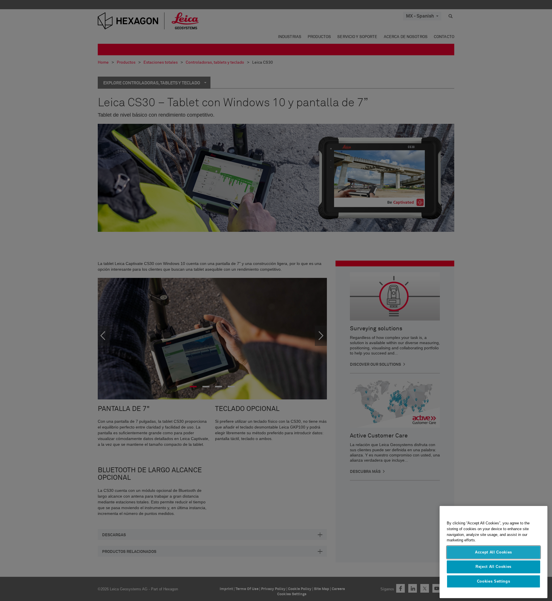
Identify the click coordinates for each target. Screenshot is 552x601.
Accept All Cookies (493, 552)
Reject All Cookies (493, 566)
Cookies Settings (493, 581)
